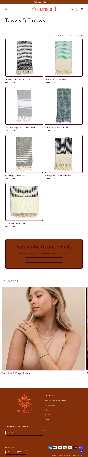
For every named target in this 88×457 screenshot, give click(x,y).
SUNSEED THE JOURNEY (64, 455)
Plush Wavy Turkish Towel (55, 79)
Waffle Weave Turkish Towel (56, 127)
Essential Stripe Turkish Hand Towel (20, 127)
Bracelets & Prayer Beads (16, 373)
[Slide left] (39, 380)
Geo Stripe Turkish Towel (15, 176)
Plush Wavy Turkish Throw (16, 224)
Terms (47, 419)
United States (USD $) (15, 452)
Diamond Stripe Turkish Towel (17, 79)
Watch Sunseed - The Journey (56, 400)
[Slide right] (48, 380)
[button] (6, 9)
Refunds (48, 415)
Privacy (47, 410)
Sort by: (51, 35)
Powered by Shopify (77, 455)
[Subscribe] (60, 260)
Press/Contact (50, 405)
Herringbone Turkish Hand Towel (58, 176)
